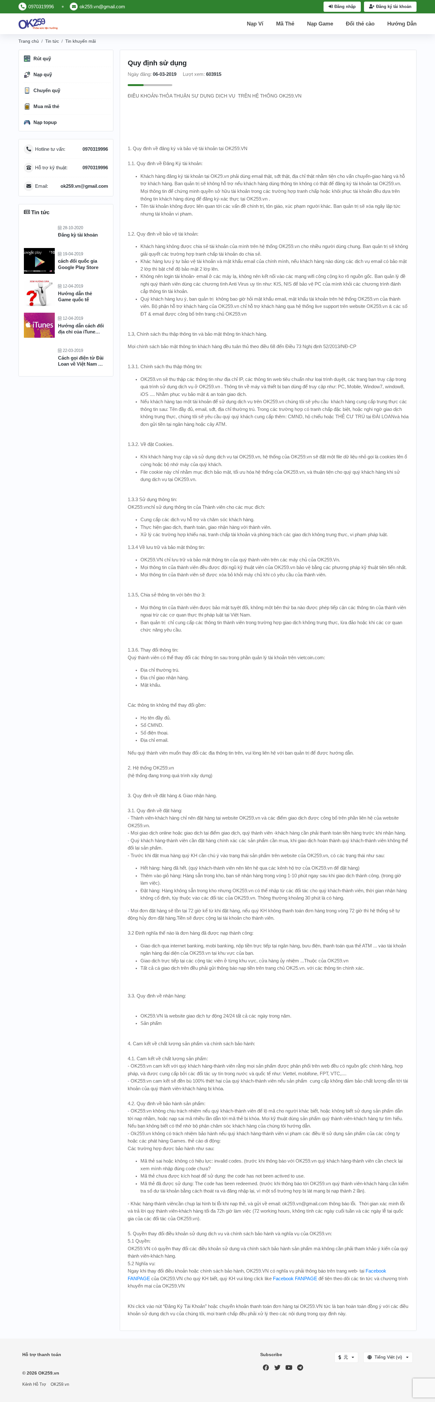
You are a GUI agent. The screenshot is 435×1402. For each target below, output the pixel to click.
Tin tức (52, 41)
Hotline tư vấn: (71, 149)
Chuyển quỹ (46, 90)
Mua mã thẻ (46, 106)
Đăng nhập (345, 6)
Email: (71, 186)
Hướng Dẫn (402, 24)
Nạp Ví (255, 24)
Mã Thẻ (285, 24)
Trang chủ (28, 41)
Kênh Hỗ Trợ (34, 1384)
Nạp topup (45, 122)
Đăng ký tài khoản (393, 6)
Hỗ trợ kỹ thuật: (71, 167)
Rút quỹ (42, 58)
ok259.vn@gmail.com (102, 6)
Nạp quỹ (42, 74)
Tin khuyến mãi (80, 41)
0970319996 (41, 6)
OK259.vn (60, 1384)
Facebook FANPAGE (295, 1278)
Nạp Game (320, 24)
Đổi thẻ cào (360, 24)
